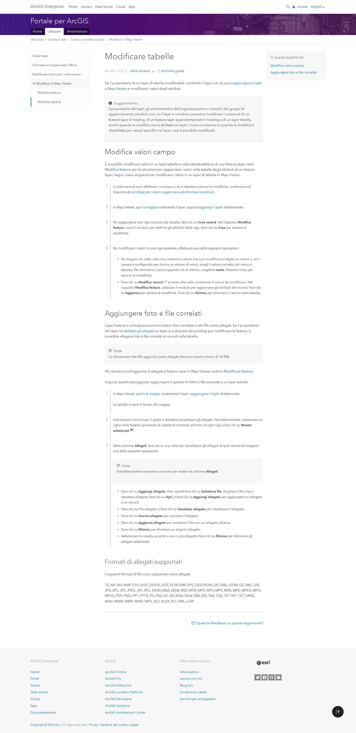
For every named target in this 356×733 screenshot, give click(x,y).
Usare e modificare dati (87, 39)
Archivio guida (172, 71)
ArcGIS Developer (118, 699)
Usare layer (40, 56)
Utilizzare (54, 31)
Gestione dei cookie (113, 724)
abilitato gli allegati (139, 331)
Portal (73, 7)
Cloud (120, 7)
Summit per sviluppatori (198, 699)
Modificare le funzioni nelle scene (56, 74)
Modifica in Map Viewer (126, 39)
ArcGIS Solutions (117, 706)
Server (35, 685)
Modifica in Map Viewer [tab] (54, 83)
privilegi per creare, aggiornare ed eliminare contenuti (173, 192)
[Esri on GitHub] (271, 677)
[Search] (288, 6)
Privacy (93, 724)
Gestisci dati (57, 39)
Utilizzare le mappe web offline (54, 65)
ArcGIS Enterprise (47, 6)
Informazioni (189, 672)
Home (37, 31)
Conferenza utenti (193, 692)
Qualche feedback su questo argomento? (230, 623)
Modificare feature (238, 371)
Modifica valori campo (287, 66)
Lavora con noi (191, 678)
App (132, 7)
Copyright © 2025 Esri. (45, 724)
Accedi (302, 7)
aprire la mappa (148, 394)
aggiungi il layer (211, 207)
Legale (134, 724)
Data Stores (104, 7)
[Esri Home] (263, 663)
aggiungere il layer (205, 394)
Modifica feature (49, 93)
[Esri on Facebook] (264, 677)
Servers (86, 7)
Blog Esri (186, 685)
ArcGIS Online (115, 672)
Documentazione (43, 712)
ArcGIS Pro (113, 678)
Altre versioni (140, 71)
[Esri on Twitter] (257, 677)
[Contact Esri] (278, 677)
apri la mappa (146, 207)
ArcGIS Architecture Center (125, 712)
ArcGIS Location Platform (124, 692)
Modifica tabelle (49, 102)
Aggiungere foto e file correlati (294, 72)
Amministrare (77, 31)
